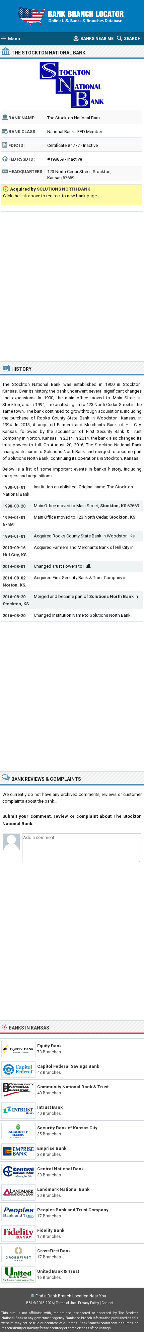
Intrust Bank (50, 1107)
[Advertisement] (72, 285)
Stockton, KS (113, 505)
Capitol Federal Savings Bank (68, 1066)
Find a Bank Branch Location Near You (70, 1296)
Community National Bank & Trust (73, 1086)
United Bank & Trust (58, 1271)
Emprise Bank (51, 1148)
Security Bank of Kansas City (67, 1127)
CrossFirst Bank (54, 1250)
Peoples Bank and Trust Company (73, 1209)
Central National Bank (60, 1168)
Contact (107, 1303)
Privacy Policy (88, 1303)
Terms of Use (66, 1303)
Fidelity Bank (50, 1230)
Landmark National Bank (63, 1189)
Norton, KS (14, 585)
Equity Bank (49, 1045)
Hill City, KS (14, 554)
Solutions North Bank (111, 596)
